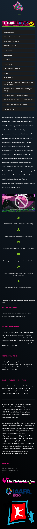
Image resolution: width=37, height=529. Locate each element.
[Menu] (19, 15)
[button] (18, 32)
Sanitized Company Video (12, 187)
